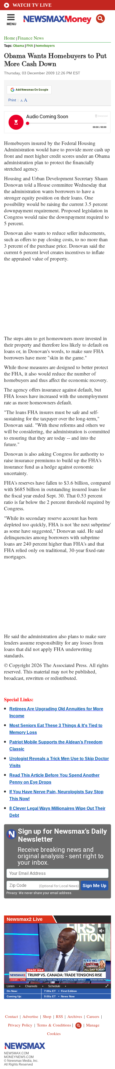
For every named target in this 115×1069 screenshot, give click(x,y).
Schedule (54, 986)
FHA (29, 46)
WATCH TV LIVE (32, 5)
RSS (59, 1016)
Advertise (30, 1016)
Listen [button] (10, 986)
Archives (74, 1016)
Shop (47, 1016)
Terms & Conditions (54, 1025)
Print (12, 100)
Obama (18, 46)
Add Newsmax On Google (32, 89)
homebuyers (45, 46)
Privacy (11, 893)
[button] (100, 18)
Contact (11, 1016)
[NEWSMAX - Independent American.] (57, 19)
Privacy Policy (20, 1025)
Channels (31, 986)
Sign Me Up (94, 885)
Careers (93, 1016)
